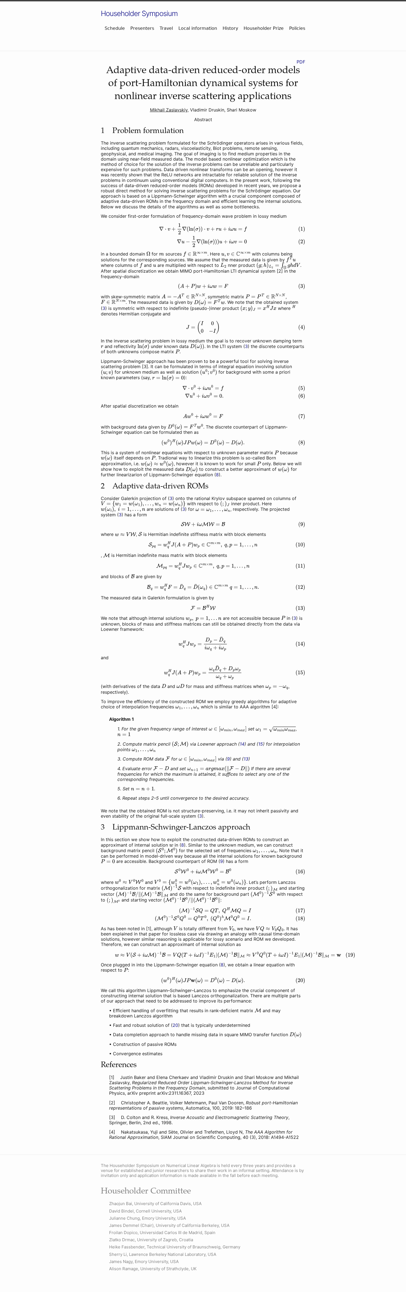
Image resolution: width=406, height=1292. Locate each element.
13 (246, 759)
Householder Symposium (139, 13)
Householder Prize (264, 28)
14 (242, 744)
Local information (197, 28)
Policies (297, 28)
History (230, 28)
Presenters (142, 28)
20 (175, 1025)
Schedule (115, 28)
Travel (166, 28)
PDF (301, 62)
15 (260, 744)
